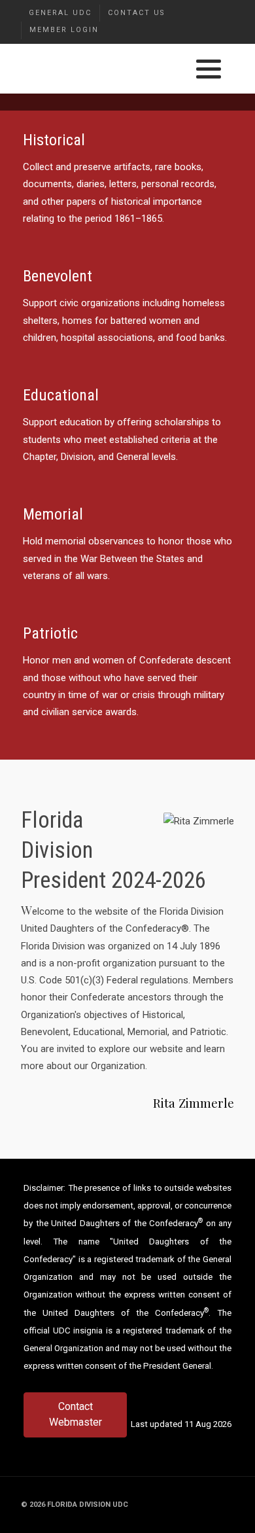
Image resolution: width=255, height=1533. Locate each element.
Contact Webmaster (75, 1414)
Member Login (64, 30)
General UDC (60, 13)
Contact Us (136, 13)
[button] (208, 69)
